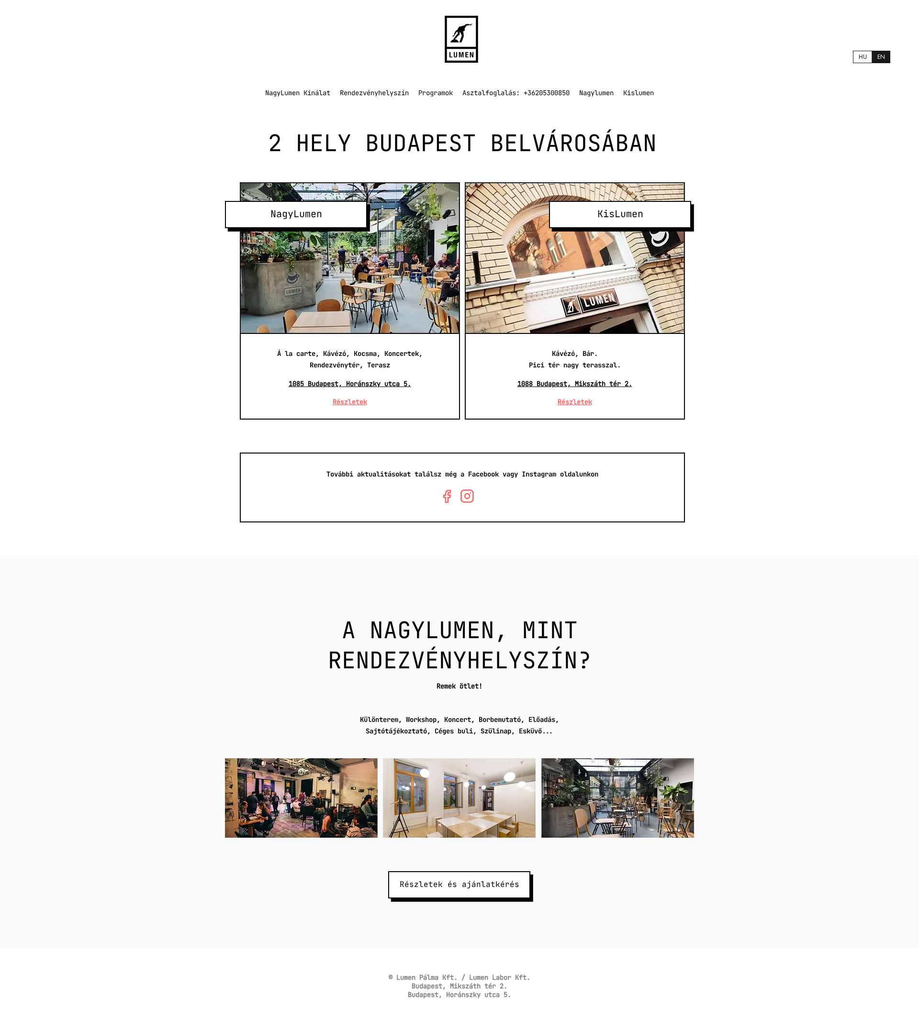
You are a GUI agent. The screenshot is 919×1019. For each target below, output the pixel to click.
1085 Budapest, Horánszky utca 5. (350, 383)
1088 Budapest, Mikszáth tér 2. (574, 383)
